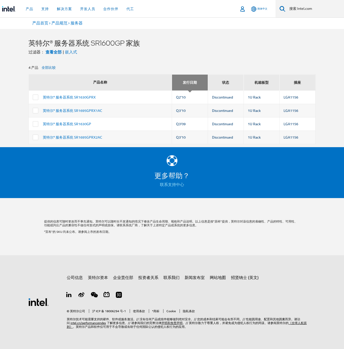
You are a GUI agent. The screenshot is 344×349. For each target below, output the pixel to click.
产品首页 (40, 23)
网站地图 (218, 277)
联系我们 (171, 277)
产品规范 (59, 23)
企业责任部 (123, 277)
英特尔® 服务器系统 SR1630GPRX (69, 97)
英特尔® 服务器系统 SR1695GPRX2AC (72, 137)
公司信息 (75, 277)
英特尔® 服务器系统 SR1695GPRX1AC (72, 110)
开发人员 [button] (87, 9)
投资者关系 (148, 277)
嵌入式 (71, 52)
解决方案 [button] (64, 9)
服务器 (77, 23)
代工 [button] (130, 9)
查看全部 (54, 52)
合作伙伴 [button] (110, 9)
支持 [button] (45, 9)
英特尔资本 (98, 277)
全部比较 (49, 67)
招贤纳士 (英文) (245, 277)
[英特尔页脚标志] (38, 301)
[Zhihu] (119, 295)
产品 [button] (29, 9)
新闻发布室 (195, 277)
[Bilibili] (106, 295)
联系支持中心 (172, 184)
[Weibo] (81, 295)
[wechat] (94, 295)
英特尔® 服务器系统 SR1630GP (67, 124)
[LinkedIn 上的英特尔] (69, 295)
